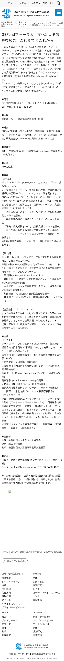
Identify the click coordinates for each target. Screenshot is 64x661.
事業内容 (37, 573)
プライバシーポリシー (13, 607)
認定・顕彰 (38, 581)
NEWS (5, 612)
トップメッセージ (11, 581)
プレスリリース (10, 620)
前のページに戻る (16, 560)
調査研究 (37, 585)
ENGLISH (48, 3)
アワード (6, 624)
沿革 (4, 585)
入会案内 (35, 3)
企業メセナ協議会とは (12, 573)
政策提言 (37, 600)
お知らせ (6, 616)
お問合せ (24, 3)
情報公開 (6, 596)
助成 (35, 577)
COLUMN (37, 612)
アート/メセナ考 (41, 624)
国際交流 (37, 635)
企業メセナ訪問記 (42, 616)
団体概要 (6, 577)
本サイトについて (11, 603)
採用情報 (6, 589)
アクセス (12, 3)
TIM (4, 627)
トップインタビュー (43, 620)
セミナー (37, 589)
